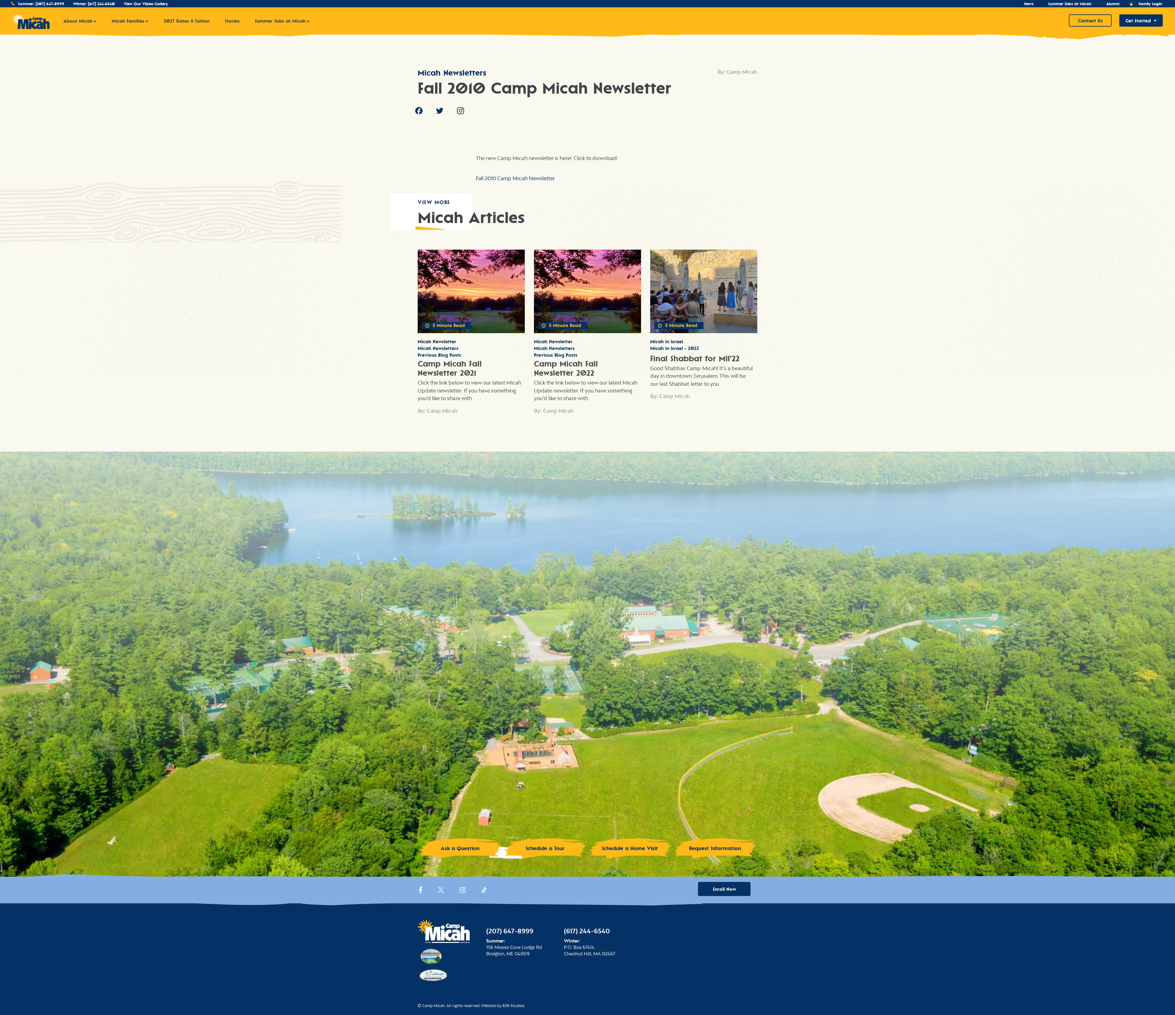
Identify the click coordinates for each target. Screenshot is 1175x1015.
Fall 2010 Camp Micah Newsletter (515, 178)
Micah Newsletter (437, 341)
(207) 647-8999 (49, 3)
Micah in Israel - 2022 (674, 348)
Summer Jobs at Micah (1069, 3)
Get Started (1138, 21)
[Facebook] (419, 112)
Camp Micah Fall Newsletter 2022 (566, 368)
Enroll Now (724, 889)
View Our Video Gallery (146, 3)
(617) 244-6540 (101, 3)
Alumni (1112, 3)
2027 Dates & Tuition (187, 21)
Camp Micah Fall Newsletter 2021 (450, 368)
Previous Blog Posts (439, 355)
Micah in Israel (666, 341)
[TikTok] (484, 891)
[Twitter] (440, 112)
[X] (441, 891)
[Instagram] (460, 112)
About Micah (77, 21)
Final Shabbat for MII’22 (695, 358)
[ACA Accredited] (433, 974)
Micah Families (128, 21)
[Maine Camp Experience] (430, 955)
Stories (232, 21)
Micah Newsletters (452, 73)
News (1029, 3)
